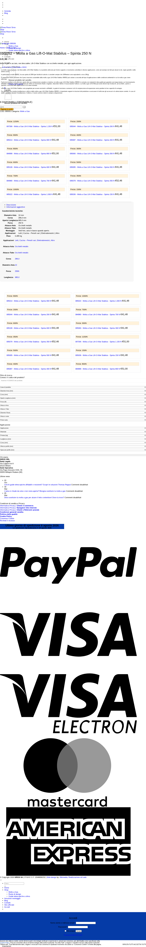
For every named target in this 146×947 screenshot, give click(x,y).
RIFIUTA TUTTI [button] (128, 944)
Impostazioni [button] (6, 946)
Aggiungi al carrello (7, 109)
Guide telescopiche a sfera (19, 50)
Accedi (79, 931)
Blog (6, 13)
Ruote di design (15, 894)
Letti (16, 240)
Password (62, 927)
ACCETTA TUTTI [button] (140, 944)
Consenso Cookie (7, 518)
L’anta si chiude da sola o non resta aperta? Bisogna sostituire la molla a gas (35, 491)
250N (17, 271)
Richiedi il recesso (7, 521)
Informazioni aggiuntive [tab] (15, 207)
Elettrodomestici (43, 240)
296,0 (17, 259)
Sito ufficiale (9, 59)
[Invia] (5, 886)
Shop (6, 890)
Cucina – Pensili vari (27, 240)
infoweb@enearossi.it (19, 7)
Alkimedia (63, 877)
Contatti (7, 57)
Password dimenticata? (73, 935)
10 (16, 265)
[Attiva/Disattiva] (1, 67)
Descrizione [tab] (11, 205)
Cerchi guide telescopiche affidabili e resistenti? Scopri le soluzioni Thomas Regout (37, 485)
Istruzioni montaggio (12, 898)
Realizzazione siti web (77, 877)
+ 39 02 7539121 (19, 3)
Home (6, 42)
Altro (53, 240)
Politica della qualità (8, 514)
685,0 (17, 277)
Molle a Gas (13, 46)
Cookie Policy (5, 943)
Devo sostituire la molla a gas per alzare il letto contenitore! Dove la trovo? (34, 498)
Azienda (7, 11)
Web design (51, 877)
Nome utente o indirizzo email (62, 923)
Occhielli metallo (21, 246)
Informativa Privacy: (17, 506)
